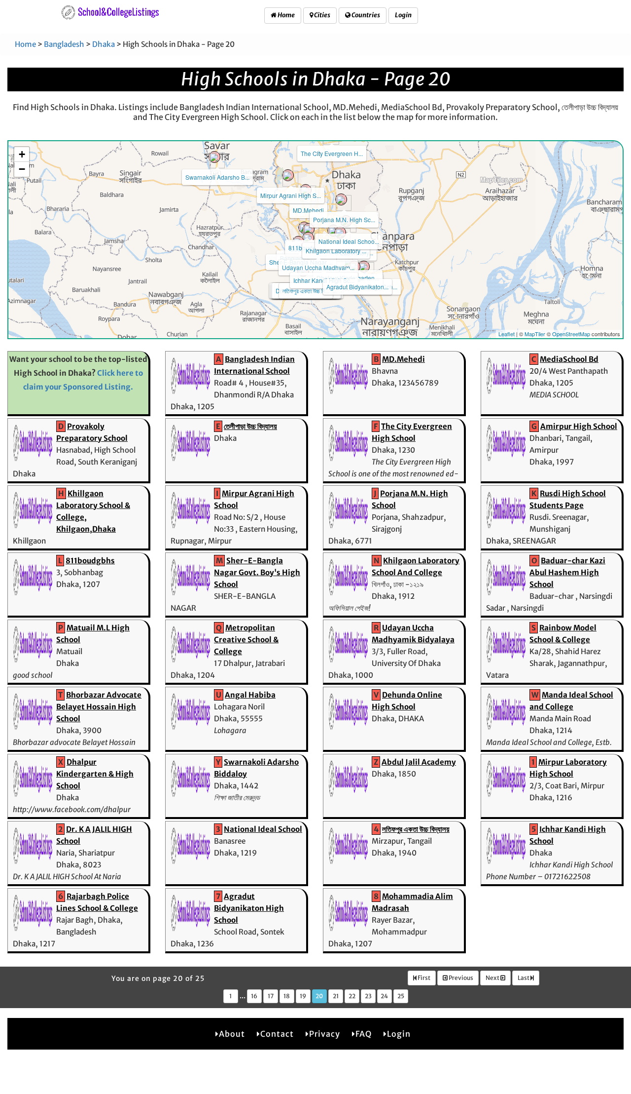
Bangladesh (64, 44)
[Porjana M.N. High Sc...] (341, 199)
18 (286, 996)
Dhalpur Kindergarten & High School (95, 773)
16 (254, 996)
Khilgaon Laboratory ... (336, 250)
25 (400, 996)
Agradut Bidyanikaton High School (249, 908)
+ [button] (22, 154)
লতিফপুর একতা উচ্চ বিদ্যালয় (416, 829)
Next (493, 977)
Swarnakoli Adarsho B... (217, 177)
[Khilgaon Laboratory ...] (333, 230)
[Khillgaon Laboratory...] (340, 232)
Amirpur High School (578, 426)
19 (303, 996)
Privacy (324, 1034)
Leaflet (506, 334)
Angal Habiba (250, 695)
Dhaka (103, 44)
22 (352, 996)
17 (271, 996)
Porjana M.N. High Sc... (344, 219)
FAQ (363, 1034)
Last (524, 977)
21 (336, 996)
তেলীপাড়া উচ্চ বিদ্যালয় (250, 426)
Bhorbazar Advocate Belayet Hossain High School (98, 706)
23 (368, 996)
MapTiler (535, 334)
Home (286, 15)
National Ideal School (263, 829)
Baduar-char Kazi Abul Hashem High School (567, 572)
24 (384, 996)
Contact (277, 1034)
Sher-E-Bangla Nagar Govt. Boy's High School (257, 572)
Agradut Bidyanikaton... (357, 286)
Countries (365, 15)
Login (403, 15)
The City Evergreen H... (332, 153)
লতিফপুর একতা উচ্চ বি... (305, 290)
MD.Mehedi (308, 210)
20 (319, 996)
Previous (460, 977)
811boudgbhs (90, 560)
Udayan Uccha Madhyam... (318, 267)
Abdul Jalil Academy (419, 762)
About (232, 1034)
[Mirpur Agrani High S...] (288, 175)
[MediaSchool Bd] (309, 229)
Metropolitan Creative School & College (246, 639)
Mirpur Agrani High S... (290, 195)
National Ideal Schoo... (348, 241)
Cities (321, 15)
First (423, 977)
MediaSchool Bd (569, 359)
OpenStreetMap (571, 334)
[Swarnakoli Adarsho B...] (214, 157)
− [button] (22, 169)
